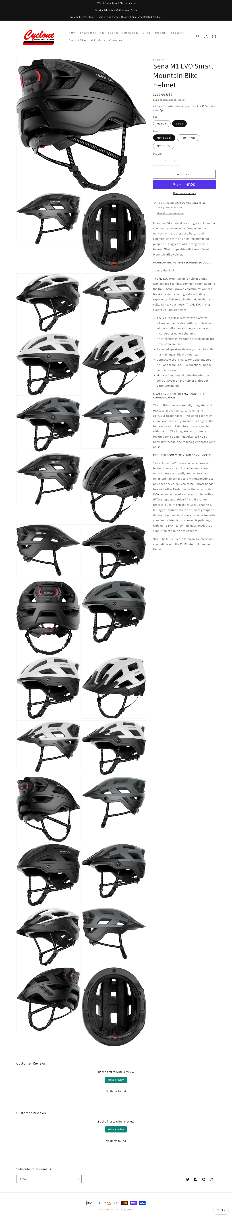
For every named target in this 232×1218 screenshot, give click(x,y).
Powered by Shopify (124, 1210)
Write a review (116, 1080)
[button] (198, 36)
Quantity (157, 153)
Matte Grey (163, 145)
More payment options (184, 193)
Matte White (188, 137)
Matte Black (164, 137)
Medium (162, 123)
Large (179, 123)
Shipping (157, 99)
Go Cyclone (111, 1210)
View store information (170, 213)
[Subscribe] (77, 1179)
